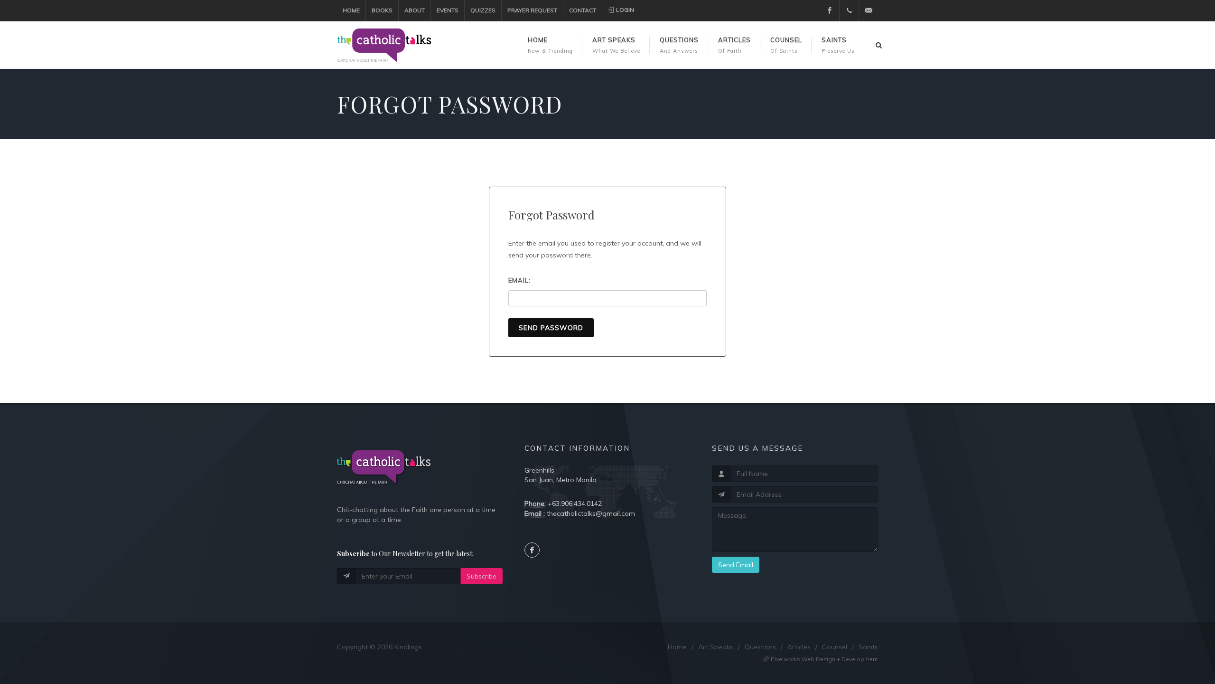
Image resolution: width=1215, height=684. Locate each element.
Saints (868, 647)
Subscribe (481, 576)
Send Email (735, 564)
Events (447, 10)
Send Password (551, 327)
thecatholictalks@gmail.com (591, 513)
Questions (760, 647)
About (414, 10)
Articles (799, 647)
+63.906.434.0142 (575, 503)
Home (351, 10)
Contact (582, 10)
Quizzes (482, 10)
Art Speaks (715, 647)
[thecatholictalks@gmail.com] (868, 10)
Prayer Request (532, 10)
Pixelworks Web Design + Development (823, 659)
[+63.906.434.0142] (849, 10)
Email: (519, 280)
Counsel (834, 647)
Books (382, 10)
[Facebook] (829, 10)
